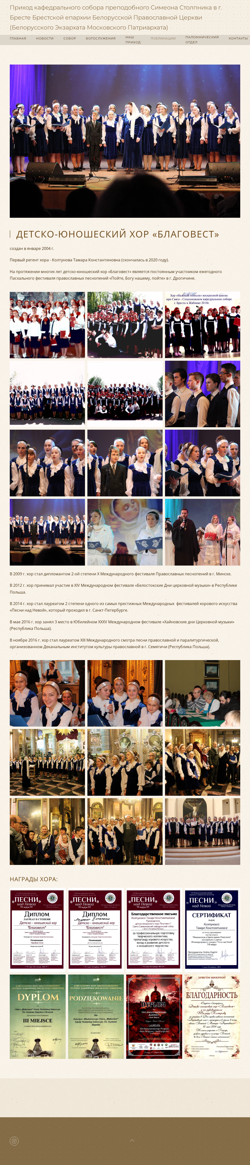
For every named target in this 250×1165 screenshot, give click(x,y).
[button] (47, 325)
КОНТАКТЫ (238, 38)
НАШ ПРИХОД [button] (133, 39)
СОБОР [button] (69, 38)
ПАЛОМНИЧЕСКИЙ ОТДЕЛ (202, 39)
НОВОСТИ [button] (45, 38)
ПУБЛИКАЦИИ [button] (163, 38)
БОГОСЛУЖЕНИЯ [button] (101, 38)
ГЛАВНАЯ (18, 38)
